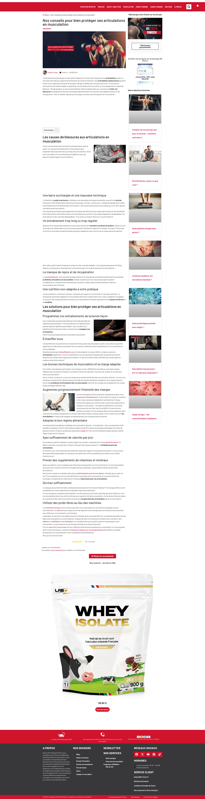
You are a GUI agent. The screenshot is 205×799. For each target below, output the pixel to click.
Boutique (168, 7)
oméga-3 (83, 431)
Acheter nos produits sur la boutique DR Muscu (145, 60)
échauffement (64, 352)
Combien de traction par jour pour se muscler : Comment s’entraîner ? (144, 134)
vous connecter (57, 550)
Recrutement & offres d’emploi (146, 790)
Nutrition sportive (88, 7)
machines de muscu (53, 508)
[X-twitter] (142, 754)
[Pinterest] (154, 754)
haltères (46, 521)
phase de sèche (112, 442)
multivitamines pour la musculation (90, 473)
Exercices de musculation (114, 761)
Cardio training (156, 7)
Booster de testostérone (84, 764)
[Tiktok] (159, 754)
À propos (178, 7)
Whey (78, 754)
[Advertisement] (84, 111)
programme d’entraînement (87, 397)
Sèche (78, 771)
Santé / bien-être (114, 7)
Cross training (142, 7)
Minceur (101, 7)
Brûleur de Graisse (82, 758)
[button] (188, 6)
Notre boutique (111, 758)
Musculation (128, 7)
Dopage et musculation (84, 774)
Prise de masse (81, 768)
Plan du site (109, 767)
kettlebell (55, 521)
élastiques (69, 521)
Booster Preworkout (83, 761)
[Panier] (197, 5)
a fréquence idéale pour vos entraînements (86, 530)
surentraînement (51, 277)
